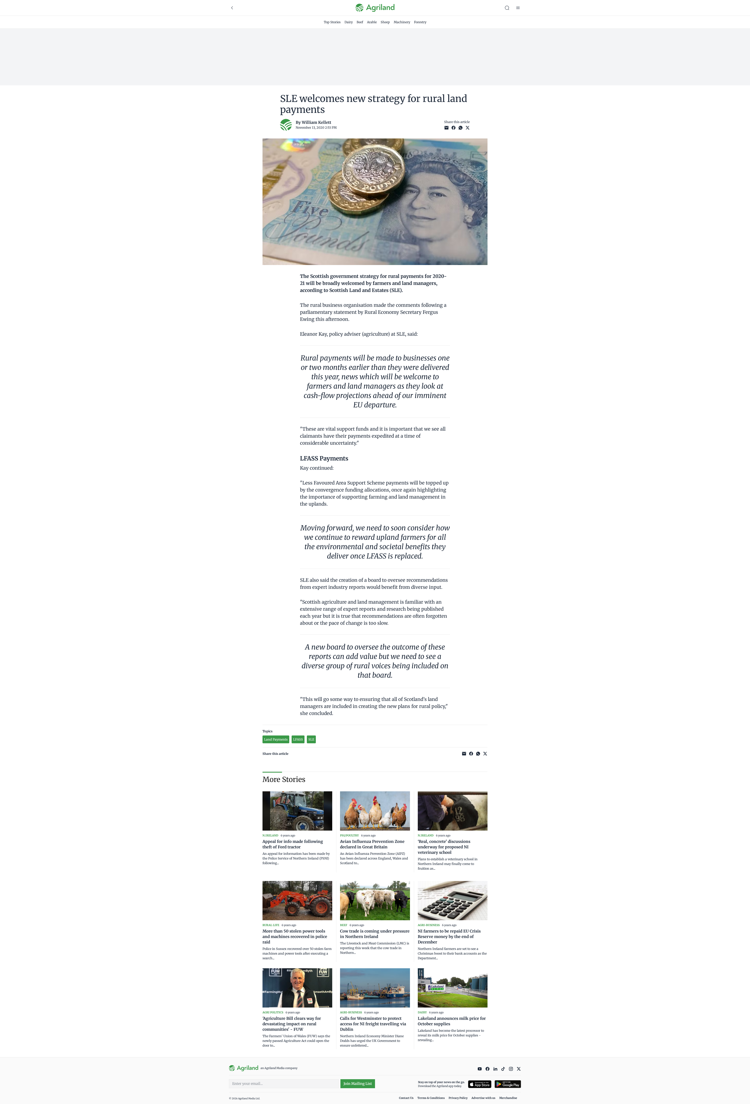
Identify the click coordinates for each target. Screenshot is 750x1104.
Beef (360, 22)
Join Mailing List (358, 1083)
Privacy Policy (458, 1098)
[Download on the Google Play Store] (508, 1084)
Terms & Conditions (431, 1098)
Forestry (420, 22)
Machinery (402, 22)
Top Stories (332, 22)
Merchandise (508, 1098)
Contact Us (406, 1098)
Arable (372, 22)
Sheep (385, 22)
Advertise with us (483, 1098)
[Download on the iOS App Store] (479, 1084)
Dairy (349, 22)
